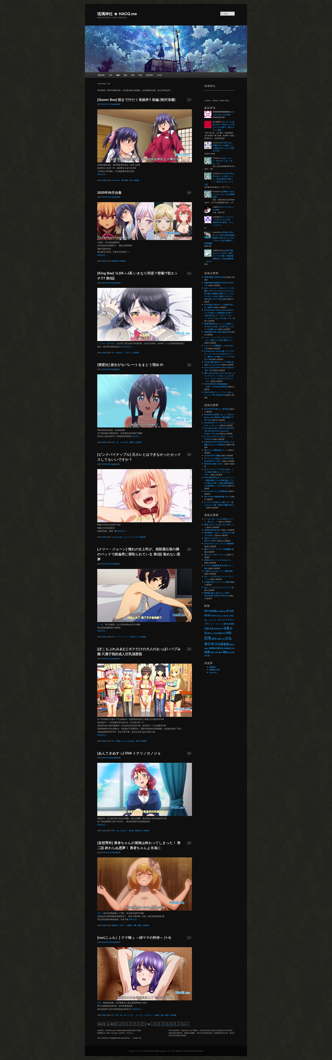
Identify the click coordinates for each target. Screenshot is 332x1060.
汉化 (223, 639)
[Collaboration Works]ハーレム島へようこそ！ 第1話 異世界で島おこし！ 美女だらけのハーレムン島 (219, 179)
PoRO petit (220, 616)
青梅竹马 (138, 830)
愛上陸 (131, 830)
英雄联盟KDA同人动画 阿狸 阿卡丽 (217, 332)
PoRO (213, 615)
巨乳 (137, 741)
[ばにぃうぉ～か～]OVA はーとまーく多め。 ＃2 (223, 161)
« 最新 (120, 1024)
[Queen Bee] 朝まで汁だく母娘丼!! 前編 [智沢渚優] (136, 99)
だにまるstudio (117, 537)
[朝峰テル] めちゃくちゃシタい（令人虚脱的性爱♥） (224, 194)
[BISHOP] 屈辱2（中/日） (214, 464)
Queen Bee (116, 180)
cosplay (221, 611)
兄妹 (206, 628)
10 (133, 1024)
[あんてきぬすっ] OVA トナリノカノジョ (129, 753)
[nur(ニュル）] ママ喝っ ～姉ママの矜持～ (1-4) (134, 937)
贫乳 (229, 652)
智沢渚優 (124, 180)
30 (189, 649)
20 (189, 843)
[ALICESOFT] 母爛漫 (212, 455)
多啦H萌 (117, 104)
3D (113, 741)
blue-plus (213, 672)
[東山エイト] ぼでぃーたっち (215, 554)
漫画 (125, 75)
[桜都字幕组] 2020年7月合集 (215, 277)
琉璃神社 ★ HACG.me (117, 13)
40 (169, 1024)
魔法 (139, 925)
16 (189, 549)
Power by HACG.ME (151, 1051)
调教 (135, 925)
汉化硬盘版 (222, 644)
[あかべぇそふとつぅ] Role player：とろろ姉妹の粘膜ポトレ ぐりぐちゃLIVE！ (218, 472)
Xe (117, 442)
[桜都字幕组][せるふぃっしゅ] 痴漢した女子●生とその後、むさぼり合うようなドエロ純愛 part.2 (219, 326)
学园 (228, 633)
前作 (99, 913)
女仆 (212, 633)
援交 (167, 1015)
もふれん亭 (124, 442)
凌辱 (215, 628)
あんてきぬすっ (121, 830)
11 (189, 937)
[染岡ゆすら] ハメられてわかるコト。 (218, 560)
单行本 (220, 628)
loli (231, 611)
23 (189, 454)
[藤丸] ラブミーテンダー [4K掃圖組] (217, 549)
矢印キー (122, 925)
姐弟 (162, 1015)
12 (189, 273)
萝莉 (217, 652)
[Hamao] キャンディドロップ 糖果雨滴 (219, 543)
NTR (113, 442)
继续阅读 (102, 174)
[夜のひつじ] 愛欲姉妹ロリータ (216, 450)
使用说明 (149, 75)
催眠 (232, 623)
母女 (130, 180)
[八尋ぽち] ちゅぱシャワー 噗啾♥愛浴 (218, 571)
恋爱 (219, 639)
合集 (226, 628)
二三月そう (127, 352)
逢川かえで (134, 636)
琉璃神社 (212, 667)
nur (121, 1015)
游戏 (132, 75)
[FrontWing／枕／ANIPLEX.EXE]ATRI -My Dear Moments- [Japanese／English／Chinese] (219, 431)
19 (189, 365)
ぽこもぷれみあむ (128, 741)
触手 (220, 652)
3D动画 (117, 741)
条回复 (136, 180)
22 (157, 1024)
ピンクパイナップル (131, 537)
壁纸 (208, 633)
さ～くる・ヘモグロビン (144, 1015)
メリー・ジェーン (122, 636)
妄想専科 (115, 925)
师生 (214, 638)
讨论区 (159, 75)
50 (173, 1024)
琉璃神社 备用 (214, 669)
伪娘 (228, 624)
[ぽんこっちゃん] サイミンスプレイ (217, 587)
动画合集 (115, 261)
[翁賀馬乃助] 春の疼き (212, 530)
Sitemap (200, 1051)
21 (153, 1024)
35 (189, 753)
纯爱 (207, 652)
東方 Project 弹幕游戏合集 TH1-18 (217, 496)
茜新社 (212, 652)
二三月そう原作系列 (106, 343)
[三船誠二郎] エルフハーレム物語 (216, 582)
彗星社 (131, 442)
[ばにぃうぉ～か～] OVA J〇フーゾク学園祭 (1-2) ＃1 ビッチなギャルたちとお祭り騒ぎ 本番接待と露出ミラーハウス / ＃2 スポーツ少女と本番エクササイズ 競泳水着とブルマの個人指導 (219, 293)
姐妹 (220, 632)
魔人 (209, 656)
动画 (118, 75)
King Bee (118, 352)
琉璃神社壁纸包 (216, 648)
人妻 (224, 623)
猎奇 (231, 644)
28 (189, 192)
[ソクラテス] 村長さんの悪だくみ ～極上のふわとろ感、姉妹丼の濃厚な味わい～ (219, 505)
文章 (110, 75)
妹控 (215, 633)
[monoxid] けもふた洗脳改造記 (216, 491)
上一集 (100, 624)
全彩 (212, 628)
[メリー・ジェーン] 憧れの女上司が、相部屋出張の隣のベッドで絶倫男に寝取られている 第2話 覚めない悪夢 (138, 554)
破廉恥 (129, 925)
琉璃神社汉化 (229, 648)
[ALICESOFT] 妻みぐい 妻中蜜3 (216, 409)
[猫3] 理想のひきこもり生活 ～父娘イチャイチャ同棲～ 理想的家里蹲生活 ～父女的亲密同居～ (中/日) (218, 256)
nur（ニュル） (129, 1015)
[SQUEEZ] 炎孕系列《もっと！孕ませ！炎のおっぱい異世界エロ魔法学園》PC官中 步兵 (219, 417)
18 (140, 1024)
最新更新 (101, 75)
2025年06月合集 (109, 192)
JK (113, 352)
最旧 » (185, 1024)
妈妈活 (157, 1015)
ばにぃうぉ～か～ (211, 620)
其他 (140, 75)
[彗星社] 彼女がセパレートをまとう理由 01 (130, 364)
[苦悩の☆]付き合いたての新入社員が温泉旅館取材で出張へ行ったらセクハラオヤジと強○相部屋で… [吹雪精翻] (219, 237)
